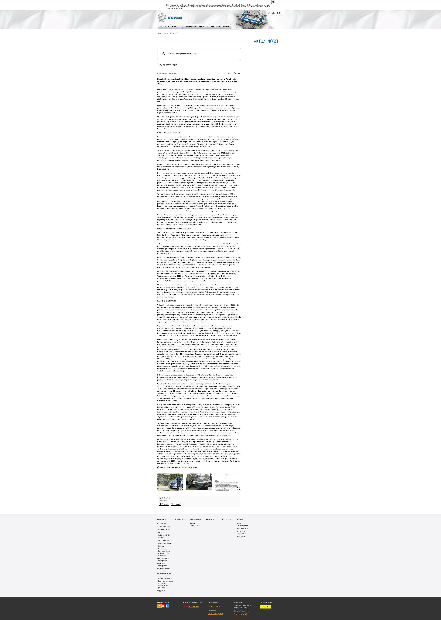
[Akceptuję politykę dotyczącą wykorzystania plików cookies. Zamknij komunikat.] (273, 2)
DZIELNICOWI (226, 519)
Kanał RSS (159, 606)
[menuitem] (164, 26)
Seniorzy (161, 546)
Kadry (160, 532)
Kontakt (240, 519)
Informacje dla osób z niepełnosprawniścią (165, 576)
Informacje (161, 519)
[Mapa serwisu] (273, 13)
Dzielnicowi (242, 537)
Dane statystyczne (195, 525)
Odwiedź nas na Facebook (167, 606)
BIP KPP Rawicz (194, 606)
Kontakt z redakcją (214, 606)
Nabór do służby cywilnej (164, 536)
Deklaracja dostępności (162, 565)
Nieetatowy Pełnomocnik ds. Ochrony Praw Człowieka (164, 552)
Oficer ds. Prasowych (242, 533)
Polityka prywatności (240, 614)
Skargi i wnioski (163, 540)
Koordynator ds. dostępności (164, 559)
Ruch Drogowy (195, 519)
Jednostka (162, 523)
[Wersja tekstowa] (277, 13)
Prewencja (210, 519)
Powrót (228, 73)
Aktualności (174, 33)
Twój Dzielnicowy (164, 526)
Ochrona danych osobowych (164, 570)
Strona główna (162, 33)
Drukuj (237, 73)
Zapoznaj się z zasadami (241, 611)
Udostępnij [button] (165, 504)
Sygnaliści (161, 591)
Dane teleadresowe (243, 525)
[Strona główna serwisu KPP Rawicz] (269, 13)
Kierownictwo (243, 529)
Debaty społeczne (164, 543)
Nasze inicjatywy (164, 529)
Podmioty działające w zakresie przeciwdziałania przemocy (165, 584)
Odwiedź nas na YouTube (163, 606)
